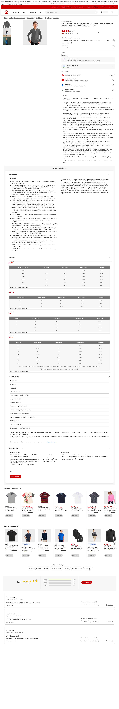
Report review (109, 605)
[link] (65, 28)
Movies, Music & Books (23, 3)
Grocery (64, 1)
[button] (65, 28)
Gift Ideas (37, 3)
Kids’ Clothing (30, 18)
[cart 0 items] (113, 12)
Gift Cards (41, 3)
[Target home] (6, 12)
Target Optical (55, 3)
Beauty (79, 1)
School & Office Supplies (109, 1)
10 (103, 40)
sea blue (67, 46)
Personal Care (84, 1)
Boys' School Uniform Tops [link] (42, 568)
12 (105, 40)
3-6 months (64, 40)
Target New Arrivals (5, 1)
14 (107, 40)
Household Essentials (71, 1)
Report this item (65, 71)
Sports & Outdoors (91, 1)
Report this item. (51, 442)
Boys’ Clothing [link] (88, 568)
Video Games (15, 3)
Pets (96, 1)
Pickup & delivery (35, 12)
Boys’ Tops (48, 18)
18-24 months (89, 40)
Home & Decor (41, 1)
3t (94, 40)
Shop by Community (47, 3)
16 (108, 40)
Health (98, 1)
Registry (6, 4)
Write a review (86, 582)
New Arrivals (68, 3)
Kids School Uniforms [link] (77, 568)
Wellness (102, 1)
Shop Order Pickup (102, 3)
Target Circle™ (55, 7)
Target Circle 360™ (80, 7)
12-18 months (82, 40)
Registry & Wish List (93, 7)
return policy (68, 459)
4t (95, 40)
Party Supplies (31, 3)
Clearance (63, 3)
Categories (15, 12)
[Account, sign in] (105, 12)
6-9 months (69, 40)
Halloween (21, 1)
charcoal (63, 45)
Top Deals (83, 3)
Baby (77, 1)
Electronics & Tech (8, 3)
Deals (59, 3)
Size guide (77, 38)
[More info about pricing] (98, 31)
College (17, 1)
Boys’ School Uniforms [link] (56, 568)
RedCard (10, 4)
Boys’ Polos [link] (30, 568)
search (96, 12)
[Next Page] (113, 40)
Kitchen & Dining (48, 1)
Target (5, 18)
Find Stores (20, 4)
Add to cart (64, 55)
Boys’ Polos (56, 18)
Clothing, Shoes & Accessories (31, 1)
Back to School (12, 1)
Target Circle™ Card (67, 7)
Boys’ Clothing (39, 18)
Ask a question (15, 476)
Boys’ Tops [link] (66, 568)
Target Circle (15, 4)
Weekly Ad (96, 3)
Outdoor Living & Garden (57, 1)
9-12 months (75, 40)
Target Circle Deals (89, 3)
